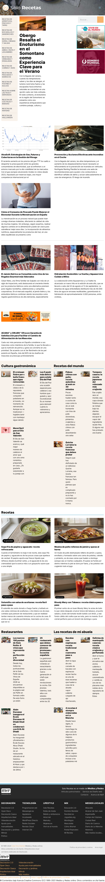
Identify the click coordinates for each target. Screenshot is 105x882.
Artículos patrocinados (70, 791)
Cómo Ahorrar (70, 826)
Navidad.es (69, 814)
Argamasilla (90, 814)
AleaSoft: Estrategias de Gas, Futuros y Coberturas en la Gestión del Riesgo (20, 156)
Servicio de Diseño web (92, 791)
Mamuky (46, 820)
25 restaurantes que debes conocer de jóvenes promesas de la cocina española (46, 646)
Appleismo (26, 814)
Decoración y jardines (10, 830)
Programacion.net (29, 808)
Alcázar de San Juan (94, 811)
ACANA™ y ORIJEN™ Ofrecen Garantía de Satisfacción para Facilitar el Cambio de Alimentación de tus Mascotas (21, 336)
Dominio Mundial (71, 811)
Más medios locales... (94, 833)
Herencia (89, 830)
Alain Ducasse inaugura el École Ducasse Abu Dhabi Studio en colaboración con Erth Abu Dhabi (20, 720)
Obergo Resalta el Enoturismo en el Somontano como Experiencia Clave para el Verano (32, 53)
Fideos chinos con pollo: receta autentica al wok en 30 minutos (71, 380)
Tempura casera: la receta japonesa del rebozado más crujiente (97, 380)
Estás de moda (49, 811)
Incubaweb (27, 817)
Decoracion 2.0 (7, 808)
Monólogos (68, 820)
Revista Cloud (28, 826)
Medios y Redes (96, 788)
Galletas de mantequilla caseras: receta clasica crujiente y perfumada (98, 645)
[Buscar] (100, 19)
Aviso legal (99, 847)
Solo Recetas (48, 808)
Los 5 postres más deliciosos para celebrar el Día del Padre (48, 376)
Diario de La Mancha (93, 826)
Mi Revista (68, 833)
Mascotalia (68, 823)
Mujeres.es (47, 823)
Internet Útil (27, 830)
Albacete (89, 808)
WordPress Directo (30, 820)
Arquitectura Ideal (8, 817)
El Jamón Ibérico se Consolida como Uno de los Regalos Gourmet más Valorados (25, 275)
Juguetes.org (69, 817)
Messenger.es (28, 811)
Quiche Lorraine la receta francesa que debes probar (71, 448)
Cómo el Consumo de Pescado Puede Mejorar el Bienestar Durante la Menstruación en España (25, 213)
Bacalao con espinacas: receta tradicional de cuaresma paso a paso (71, 648)
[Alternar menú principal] (99, 7)
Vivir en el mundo (50, 826)
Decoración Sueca (9, 814)
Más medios (24, 874)
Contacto (84, 795)
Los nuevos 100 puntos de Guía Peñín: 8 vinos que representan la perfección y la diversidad (19, 649)
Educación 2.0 (70, 808)
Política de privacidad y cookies (81, 847)
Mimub (4, 833)
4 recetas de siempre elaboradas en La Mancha (72, 713)
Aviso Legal (36, 877)
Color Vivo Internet (18, 846)
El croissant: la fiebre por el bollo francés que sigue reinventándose (21, 377)
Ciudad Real (90, 820)
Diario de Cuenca (92, 823)
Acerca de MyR (97, 795)
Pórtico (4, 836)
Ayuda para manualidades (30, 865)
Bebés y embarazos (51, 814)
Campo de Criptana (93, 817)
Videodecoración (8, 820)
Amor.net (47, 817)
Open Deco (6, 811)
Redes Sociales (28, 823)
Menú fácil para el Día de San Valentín (18, 432)
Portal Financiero (71, 830)
